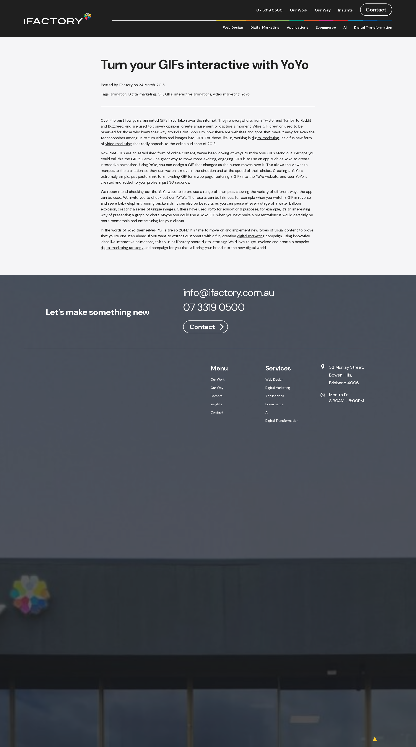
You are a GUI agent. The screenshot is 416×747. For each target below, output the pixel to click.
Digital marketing (142, 94)
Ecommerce (326, 27)
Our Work (298, 10)
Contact (376, 9)
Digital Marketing (265, 27)
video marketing (226, 94)
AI (345, 27)
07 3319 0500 (269, 10)
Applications (297, 27)
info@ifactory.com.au (228, 293)
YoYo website (169, 191)
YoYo (245, 94)
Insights (345, 10)
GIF (160, 94)
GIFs (169, 94)
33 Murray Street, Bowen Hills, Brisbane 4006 (346, 375)
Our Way (323, 10)
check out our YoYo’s (168, 197)
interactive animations (192, 94)
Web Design (233, 27)
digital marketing (265, 138)
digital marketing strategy (122, 247)
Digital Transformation (373, 27)
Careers (217, 396)
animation (118, 94)
